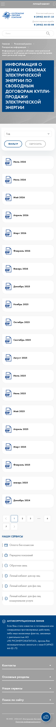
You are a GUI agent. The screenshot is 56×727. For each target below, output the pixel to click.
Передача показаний (21, 555)
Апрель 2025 (21, 429)
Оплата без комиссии (21, 545)
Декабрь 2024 (22, 500)
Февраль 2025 (22, 464)
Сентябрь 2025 (22, 340)
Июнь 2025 (19, 393)
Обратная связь (18, 565)
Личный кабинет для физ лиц (25, 586)
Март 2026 (20, 233)
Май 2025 (19, 411)
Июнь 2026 (19, 179)
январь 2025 (20, 482)
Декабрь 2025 (22, 286)
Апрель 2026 (21, 215)
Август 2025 (20, 357)
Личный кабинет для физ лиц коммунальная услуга (25, 598)
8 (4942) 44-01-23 (44, 16)
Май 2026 (19, 197)
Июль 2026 (19, 161)
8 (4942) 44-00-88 (44, 24)
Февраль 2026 (22, 250)
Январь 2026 (21, 268)
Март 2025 (20, 446)
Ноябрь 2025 (21, 304)
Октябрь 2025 (21, 322)
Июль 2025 (19, 375)
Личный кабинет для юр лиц (24, 575)
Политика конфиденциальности (28, 721)
